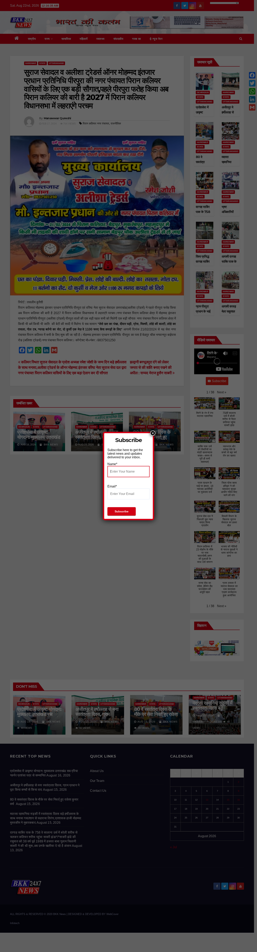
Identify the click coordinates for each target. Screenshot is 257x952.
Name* (112, 464)
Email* (112, 486)
